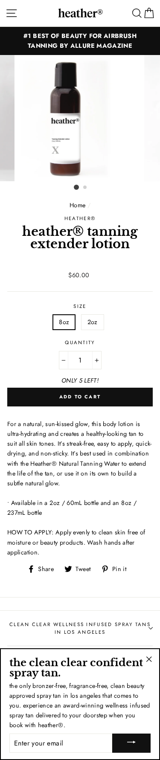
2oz (92, 322)
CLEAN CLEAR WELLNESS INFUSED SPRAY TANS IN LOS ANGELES (80, 628)
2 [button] (85, 188)
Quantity (80, 342)
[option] (80, 41)
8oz (64, 322)
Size (79, 306)
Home (77, 205)
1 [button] (76, 187)
